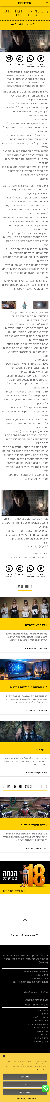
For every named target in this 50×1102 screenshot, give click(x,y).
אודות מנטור (42, 1010)
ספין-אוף (41, 749)
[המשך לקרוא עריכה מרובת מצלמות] (25, 807)
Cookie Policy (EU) (39, 1041)
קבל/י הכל (25, 1077)
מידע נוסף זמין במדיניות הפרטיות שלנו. (34, 1069)
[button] (4, 1056)
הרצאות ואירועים (40, 1027)
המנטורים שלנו (41, 1020)
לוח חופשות (42, 1031)
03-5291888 (36, 975)
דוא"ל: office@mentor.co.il (36, 992)
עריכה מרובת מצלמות (34, 825)
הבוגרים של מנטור (39, 1017)
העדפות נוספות (25, 1092)
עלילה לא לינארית (36, 625)
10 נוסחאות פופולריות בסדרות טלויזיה (28, 687)
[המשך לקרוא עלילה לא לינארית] (25, 607)
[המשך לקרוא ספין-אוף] (25, 731)
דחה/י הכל (25, 1084)
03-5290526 (37, 978)
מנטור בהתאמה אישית (38, 1024)
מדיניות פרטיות (20, 1098)
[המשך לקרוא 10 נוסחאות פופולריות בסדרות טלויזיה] (25, 669)
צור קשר (44, 1034)
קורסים (45, 1013)
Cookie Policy (31, 1098)
